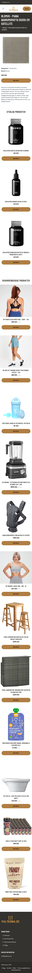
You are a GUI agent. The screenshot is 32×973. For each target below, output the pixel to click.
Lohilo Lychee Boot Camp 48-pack (16, 841)
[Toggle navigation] (3, 8)
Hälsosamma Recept (10, 942)
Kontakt (9, 968)
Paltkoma (7, 935)
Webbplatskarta (16, 970)
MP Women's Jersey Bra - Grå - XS (16, 586)
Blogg (6, 945)
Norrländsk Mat (8, 939)
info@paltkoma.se (6, 2)
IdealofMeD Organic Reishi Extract (16, 202)
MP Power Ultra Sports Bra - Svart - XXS (16, 319)
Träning (11, 68)
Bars (15, 68)
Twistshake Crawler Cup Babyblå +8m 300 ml (16, 423)
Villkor (14, 968)
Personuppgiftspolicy (24, 968)
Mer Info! (16, 80)
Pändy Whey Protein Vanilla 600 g (16, 892)
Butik (27, 9)
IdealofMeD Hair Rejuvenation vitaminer (16, 151)
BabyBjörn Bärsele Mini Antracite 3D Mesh (16, 535)
